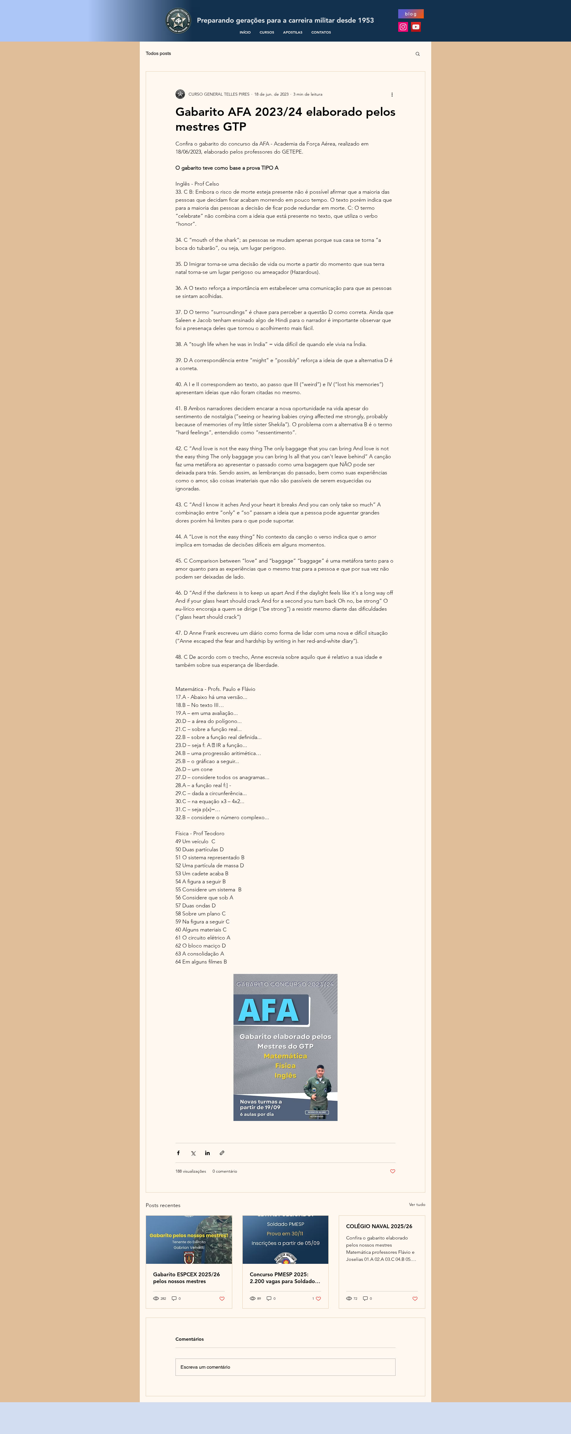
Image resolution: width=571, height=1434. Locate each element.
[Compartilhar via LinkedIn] (207, 1153)
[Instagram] (403, 27)
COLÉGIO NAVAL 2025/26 (379, 1226)
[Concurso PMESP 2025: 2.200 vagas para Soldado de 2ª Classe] (286, 1240)
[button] (418, 53)
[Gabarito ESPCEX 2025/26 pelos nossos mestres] (189, 1240)
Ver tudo (417, 1204)
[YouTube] (416, 27)
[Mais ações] (392, 94)
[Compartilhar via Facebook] (178, 1153)
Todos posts (158, 53)
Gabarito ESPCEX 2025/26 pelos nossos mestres (186, 1278)
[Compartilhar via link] (222, 1153)
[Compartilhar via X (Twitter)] (193, 1153)
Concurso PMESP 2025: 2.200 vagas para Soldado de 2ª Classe (282, 1278)
